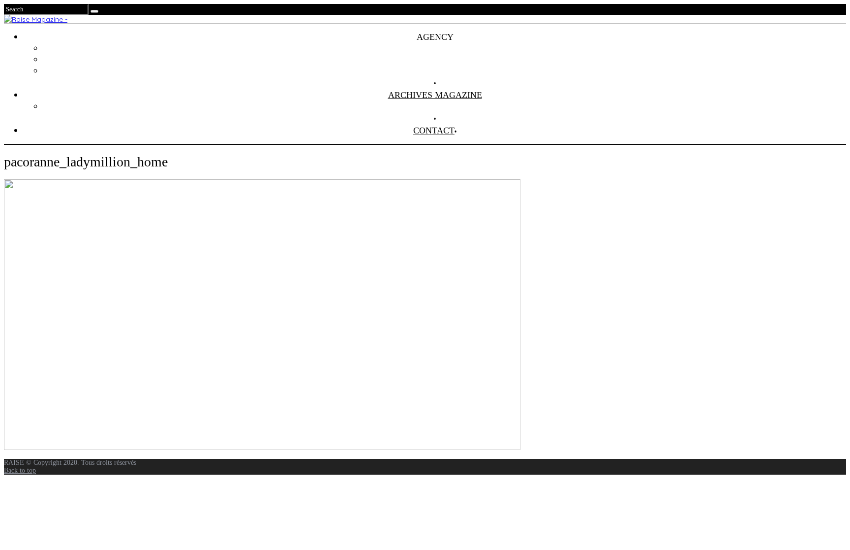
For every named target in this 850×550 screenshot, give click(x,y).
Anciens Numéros (445, 106)
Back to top (20, 470)
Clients (444, 60)
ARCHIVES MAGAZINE (435, 95)
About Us (444, 71)
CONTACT (434, 130)
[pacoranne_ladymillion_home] (262, 447)
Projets (444, 48)
